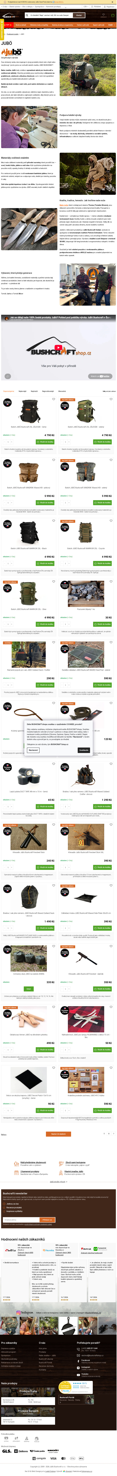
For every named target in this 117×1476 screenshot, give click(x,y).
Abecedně (62, 391)
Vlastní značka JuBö (73, 1171)
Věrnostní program (8, 1352)
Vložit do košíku (46, 442)
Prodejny (42, 1352)
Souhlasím (83, 750)
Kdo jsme (43, 1348)
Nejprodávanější (48, 391)
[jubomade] (28, 411)
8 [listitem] (108, 1134)
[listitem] (114, 1134)
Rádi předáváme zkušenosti (33, 1162)
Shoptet (69, 1471)
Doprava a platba (8, 1348)
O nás (5, 7)
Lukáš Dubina (50, 1471)
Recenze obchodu (46, 1366)
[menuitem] (7, 25)
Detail (29, 989)
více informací (28, 1394)
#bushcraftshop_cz (93, 1313)
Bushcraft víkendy (46, 1359)
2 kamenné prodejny (30, 1171)
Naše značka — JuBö (47, 1355)
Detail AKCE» (59, 2)
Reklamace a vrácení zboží (12, 1363)
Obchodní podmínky (9, 1359)
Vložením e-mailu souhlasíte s (27, 1224)
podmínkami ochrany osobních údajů (38, 1224)
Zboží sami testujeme (75, 1162)
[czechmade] (86, 594)
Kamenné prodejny (53, 7)
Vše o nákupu (27, 7)
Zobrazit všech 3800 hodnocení (63, 1254)
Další (110, 25)
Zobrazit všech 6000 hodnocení (25, 1254)
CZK (85, 7)
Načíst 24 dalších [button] (58, 1134)
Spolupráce (39, 7)
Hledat (79, 15)
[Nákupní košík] (112, 15)
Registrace (110, 7)
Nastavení (33, 750)
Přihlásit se (47, 1220)
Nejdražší (34, 391)
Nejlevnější (22, 391)
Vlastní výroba (14, 7)
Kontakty (42, 1370)
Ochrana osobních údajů (11, 1366)
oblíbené (103, 17)
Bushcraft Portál (45, 1363)
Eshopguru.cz (87, 1471)
